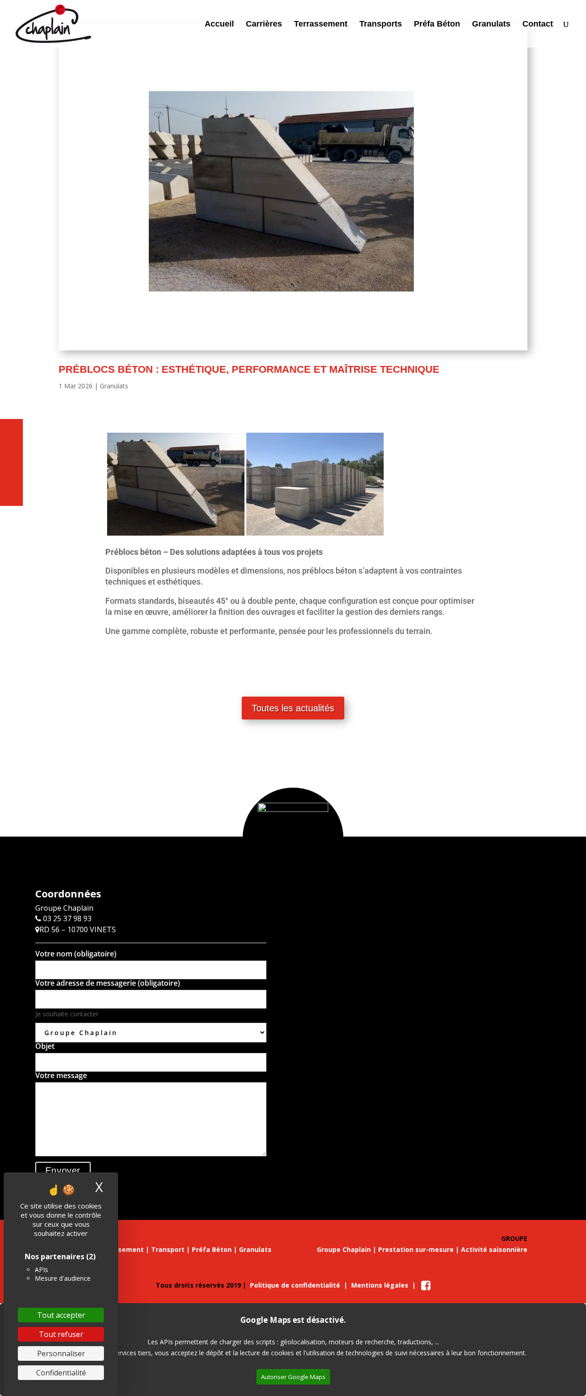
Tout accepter (61, 1315)
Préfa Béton (437, 24)
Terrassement (320, 24)
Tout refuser (61, 1334)
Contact (537, 24)
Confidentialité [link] (61, 1373)
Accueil (219, 24)
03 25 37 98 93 (66, 918)
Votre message (61, 1076)
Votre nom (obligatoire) (75, 954)
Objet (44, 1046)
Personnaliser (61, 1353)
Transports (380, 24)
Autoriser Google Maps (293, 1377)
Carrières (264, 24)
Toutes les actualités (293, 708)
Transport (167, 1249)
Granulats (491, 24)
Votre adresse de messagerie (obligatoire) (107, 983)
